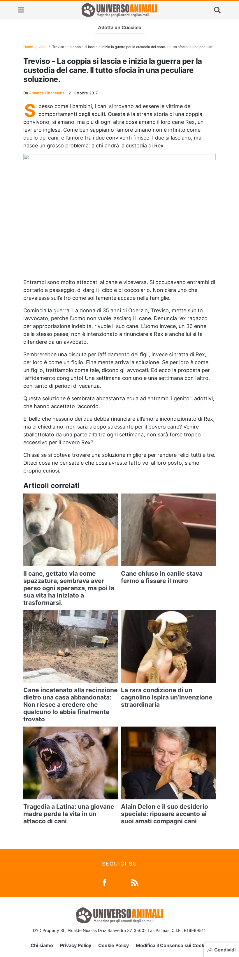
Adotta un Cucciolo (119, 27)
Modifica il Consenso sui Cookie (172, 945)
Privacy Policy (75, 945)
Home (28, 47)
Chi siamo (42, 945)
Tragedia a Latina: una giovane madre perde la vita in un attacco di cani (68, 814)
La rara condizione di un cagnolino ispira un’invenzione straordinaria (166, 697)
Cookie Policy (113, 945)
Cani (42, 47)
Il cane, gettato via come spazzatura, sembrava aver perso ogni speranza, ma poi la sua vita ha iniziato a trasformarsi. (68, 588)
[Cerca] (217, 10)
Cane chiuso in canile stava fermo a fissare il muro (162, 577)
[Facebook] (104, 882)
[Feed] (134, 882)
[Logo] (119, 10)
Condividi (225, 950)
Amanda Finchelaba (46, 93)
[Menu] (21, 10)
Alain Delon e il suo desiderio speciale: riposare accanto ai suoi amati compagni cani (164, 814)
